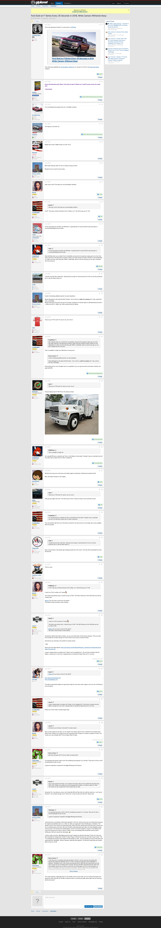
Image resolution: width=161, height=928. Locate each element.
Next (37, 21)
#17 (102, 470)
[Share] (100, 25)
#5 (102, 141)
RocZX (50, 205)
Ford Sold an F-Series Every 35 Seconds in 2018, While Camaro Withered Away (73, 59)
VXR (49, 384)
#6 (102, 163)
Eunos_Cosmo (52, 356)
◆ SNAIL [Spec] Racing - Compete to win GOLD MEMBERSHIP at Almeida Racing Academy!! (118, 25)
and (95, 373)
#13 (102, 317)
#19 (102, 512)
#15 (102, 380)
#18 (102, 489)
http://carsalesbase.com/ (51, 679)
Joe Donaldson (64, 67)
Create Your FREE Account (79, 11)
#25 (102, 699)
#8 (102, 201)
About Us (67, 921)
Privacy (101, 921)
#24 (102, 668)
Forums (58, 3)
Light (74, 918)
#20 (102, 537)
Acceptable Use (93, 921)
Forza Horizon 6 (111, 36)
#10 (102, 245)
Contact (61, 921)
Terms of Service (82, 921)
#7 (102, 181)
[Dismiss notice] (128, 10)
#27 (102, 749)
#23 (102, 615)
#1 (102, 24)
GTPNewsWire (36, 18)
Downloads (67, 3)
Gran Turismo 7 (111, 46)
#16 (102, 447)
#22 (102, 582)
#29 (102, 806)
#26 (102, 722)
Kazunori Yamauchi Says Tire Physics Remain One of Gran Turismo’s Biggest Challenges (118, 50)
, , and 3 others (92, 96)
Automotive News (94, 67)
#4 (102, 123)
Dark (81, 918)
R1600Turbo (51, 450)
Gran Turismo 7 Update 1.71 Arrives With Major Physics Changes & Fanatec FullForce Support (117, 58)
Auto (88, 918)
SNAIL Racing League (112, 29)
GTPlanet (73, 27)
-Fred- (49, 248)
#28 (102, 778)
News (52, 3)
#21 (102, 564)
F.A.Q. (73, 921)
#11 (102, 273)
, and (92, 134)
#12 (102, 293)
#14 (102, 336)
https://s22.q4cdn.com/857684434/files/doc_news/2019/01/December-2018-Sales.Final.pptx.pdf (73, 648)
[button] (62, 3)
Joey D (50, 702)
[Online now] (37, 479)
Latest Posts (110, 21)
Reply (100, 77)
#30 (102, 854)
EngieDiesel (51, 340)
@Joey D (71, 67)
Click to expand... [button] (74, 871)
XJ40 (49, 541)
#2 (102, 81)
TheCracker (51, 810)
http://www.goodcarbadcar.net (53, 678)
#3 (102, 104)
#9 (102, 224)
